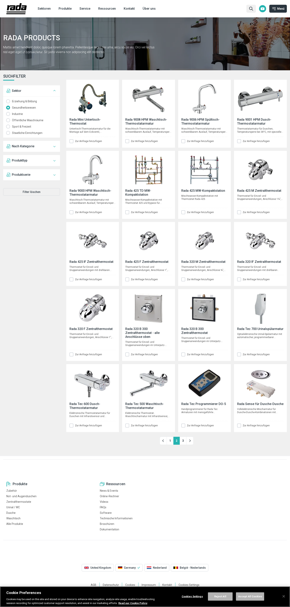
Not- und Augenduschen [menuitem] (21, 496)
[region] (145, 596)
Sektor (16, 91)
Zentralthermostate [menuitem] (18, 501)
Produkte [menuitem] (65, 8)
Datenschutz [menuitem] (111, 584)
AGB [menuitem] (93, 584)
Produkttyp (19, 160)
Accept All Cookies (250, 596)
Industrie (8, 114)
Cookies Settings (192, 596)
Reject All (220, 596)
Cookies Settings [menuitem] (189, 584)
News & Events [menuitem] (109, 490)
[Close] (283, 596)
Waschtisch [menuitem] (13, 518)
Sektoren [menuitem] (44, 8)
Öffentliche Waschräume (8, 120)
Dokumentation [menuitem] (109, 529)
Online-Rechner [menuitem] (109, 496)
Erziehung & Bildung (8, 101)
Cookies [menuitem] (130, 584)
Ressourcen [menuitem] (107, 8)
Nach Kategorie (23, 146)
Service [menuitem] (85, 8)
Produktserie (21, 175)
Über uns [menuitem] (149, 8)
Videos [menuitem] (104, 501)
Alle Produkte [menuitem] (14, 523)
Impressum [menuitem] (149, 584)
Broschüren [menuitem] (107, 523)
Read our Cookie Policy (132, 602)
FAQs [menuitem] (103, 507)
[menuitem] (262, 8)
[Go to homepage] (16, 8)
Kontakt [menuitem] (129, 8)
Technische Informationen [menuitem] (116, 518)
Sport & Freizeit (8, 126)
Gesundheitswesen (8, 107)
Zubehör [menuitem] (11, 490)
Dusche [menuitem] (11, 512)
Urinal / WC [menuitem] (13, 507)
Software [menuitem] (106, 512)
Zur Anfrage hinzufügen (88, 141)
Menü (280, 8)
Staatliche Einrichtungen (8, 133)
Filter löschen (31, 192)
